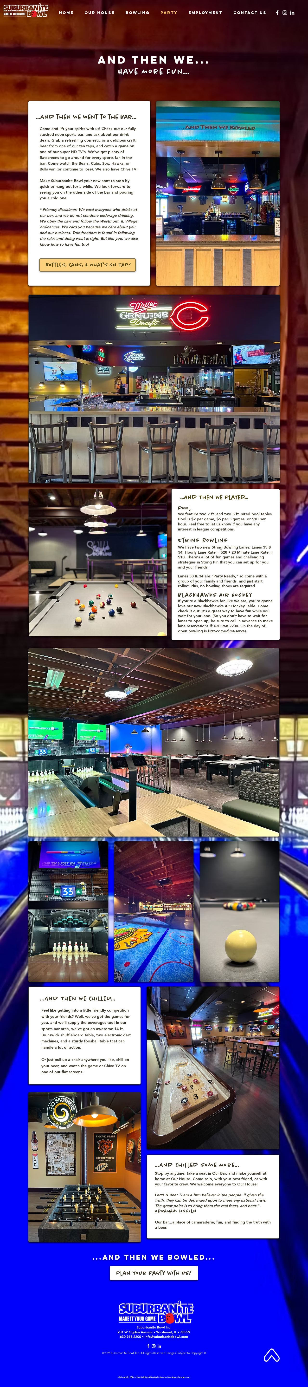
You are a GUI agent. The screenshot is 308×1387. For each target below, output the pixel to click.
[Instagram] (285, 13)
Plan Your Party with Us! (154, 1273)
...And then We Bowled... (154, 1257)
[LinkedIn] (292, 13)
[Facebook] (277, 13)
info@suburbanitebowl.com (166, 1337)
